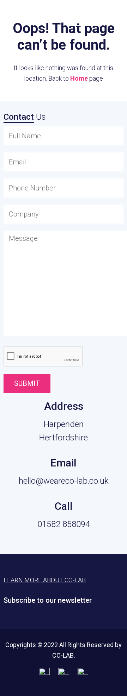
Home (79, 78)
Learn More (86, 14)
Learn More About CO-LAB (45, 580)
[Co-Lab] (23, 16)
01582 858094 (63, 524)
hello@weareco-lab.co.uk (64, 481)
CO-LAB (63, 655)
